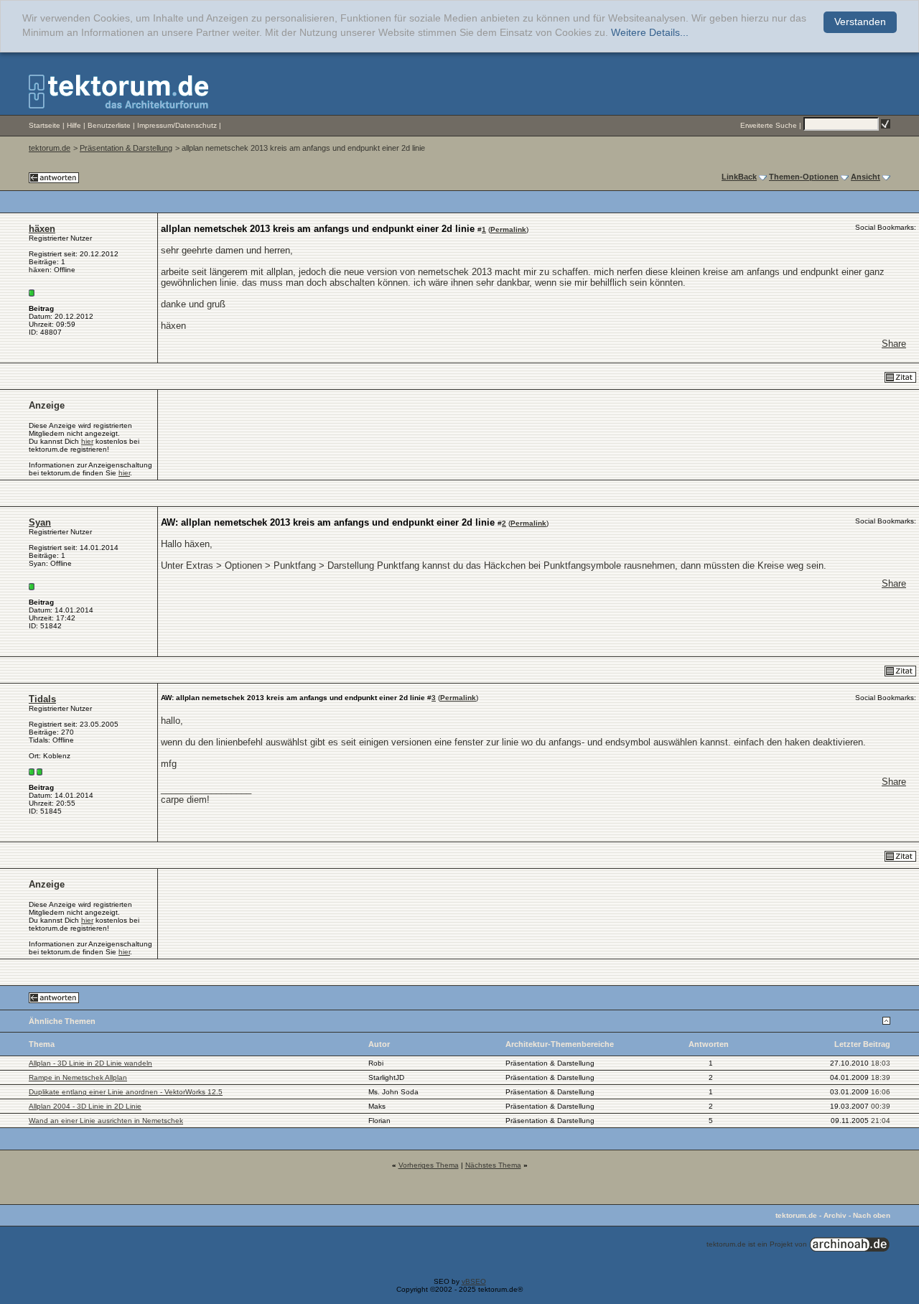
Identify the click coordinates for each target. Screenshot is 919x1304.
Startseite (44, 125)
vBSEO (474, 1281)
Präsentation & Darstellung (126, 148)
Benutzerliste (109, 125)
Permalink (508, 229)
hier (87, 441)
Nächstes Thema (493, 1165)
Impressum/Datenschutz (177, 125)
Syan (40, 522)
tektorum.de (49, 148)
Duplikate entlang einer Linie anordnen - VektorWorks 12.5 (126, 1092)
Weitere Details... (650, 32)
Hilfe (74, 125)
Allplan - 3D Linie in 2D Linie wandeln (90, 1063)
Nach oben (871, 1215)
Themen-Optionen (804, 176)
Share (894, 343)
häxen (42, 228)
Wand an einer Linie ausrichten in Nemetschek (106, 1120)
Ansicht (865, 176)
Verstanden (860, 22)
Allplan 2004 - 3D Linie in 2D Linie (85, 1106)
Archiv (835, 1215)
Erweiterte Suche (768, 125)
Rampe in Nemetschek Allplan (78, 1077)
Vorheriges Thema (428, 1165)
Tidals (42, 699)
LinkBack (739, 176)
